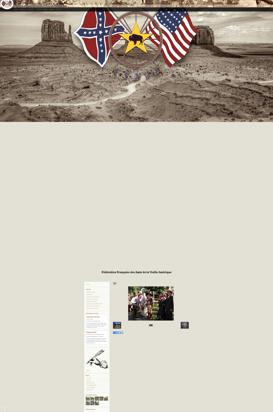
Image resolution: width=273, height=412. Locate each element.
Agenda (88, 370)
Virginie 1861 (89, 294)
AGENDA (51, 9)
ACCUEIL (16, 9)
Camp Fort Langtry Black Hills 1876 (94, 303)
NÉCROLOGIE (89, 390)
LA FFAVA (22, 9)
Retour (151, 325)
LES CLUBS (30, 9)
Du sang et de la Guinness (92, 299)
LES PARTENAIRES (90, 387)
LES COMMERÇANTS (91, 385)
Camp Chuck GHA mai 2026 (92, 296)
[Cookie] (3, 409)
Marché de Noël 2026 (93, 317)
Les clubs (88, 380)
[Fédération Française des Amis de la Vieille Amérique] (7, 3)
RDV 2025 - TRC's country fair (93, 306)
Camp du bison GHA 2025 (92, 308)
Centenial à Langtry (90, 292)
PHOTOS (45, 9)
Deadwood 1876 (91, 332)
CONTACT (58, 9)
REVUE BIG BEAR (90, 383)
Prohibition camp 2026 (91, 301)
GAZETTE (39, 9)
